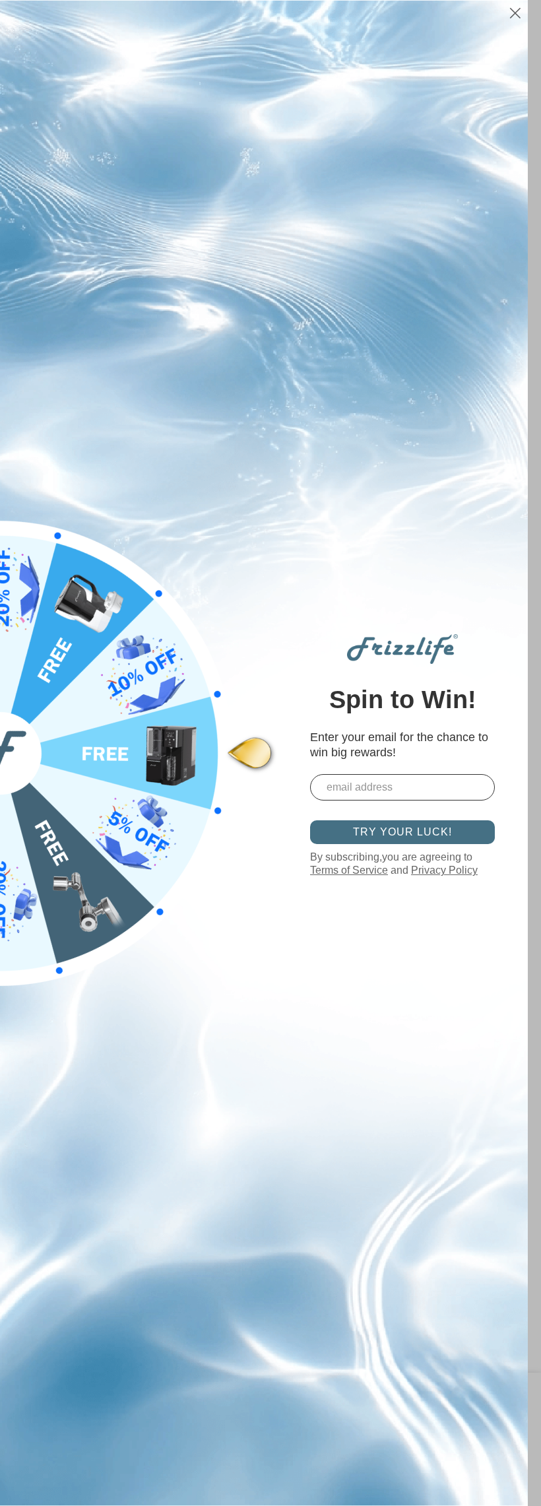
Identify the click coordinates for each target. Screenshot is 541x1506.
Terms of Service (349, 870)
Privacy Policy (444, 870)
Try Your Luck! (402, 831)
